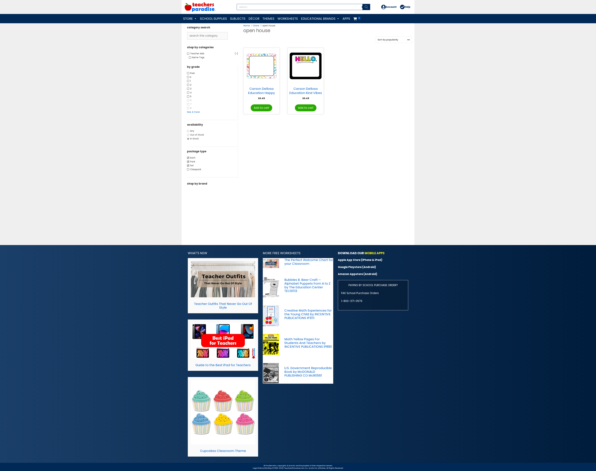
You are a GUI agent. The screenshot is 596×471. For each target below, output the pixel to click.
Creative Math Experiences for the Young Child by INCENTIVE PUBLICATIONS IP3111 (308, 314)
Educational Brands (318, 18)
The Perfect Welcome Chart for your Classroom (308, 262)
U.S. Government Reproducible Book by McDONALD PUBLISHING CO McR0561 (308, 371)
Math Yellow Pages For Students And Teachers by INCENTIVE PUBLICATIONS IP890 (308, 342)
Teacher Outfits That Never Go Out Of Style (223, 306)
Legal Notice (258, 468)
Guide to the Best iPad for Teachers (223, 365)
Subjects (237, 18)
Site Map (268, 468)
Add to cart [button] (261, 108)
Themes (268, 18)
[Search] (366, 7)
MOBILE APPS (375, 253)
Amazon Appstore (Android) (357, 274)
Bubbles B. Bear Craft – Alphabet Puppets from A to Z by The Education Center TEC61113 (307, 285)
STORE (188, 18)
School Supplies (213, 18)
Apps (346, 18)
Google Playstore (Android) (357, 267)
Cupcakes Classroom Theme (223, 451)
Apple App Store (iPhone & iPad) (360, 260)
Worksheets (288, 18)
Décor (253, 18)
